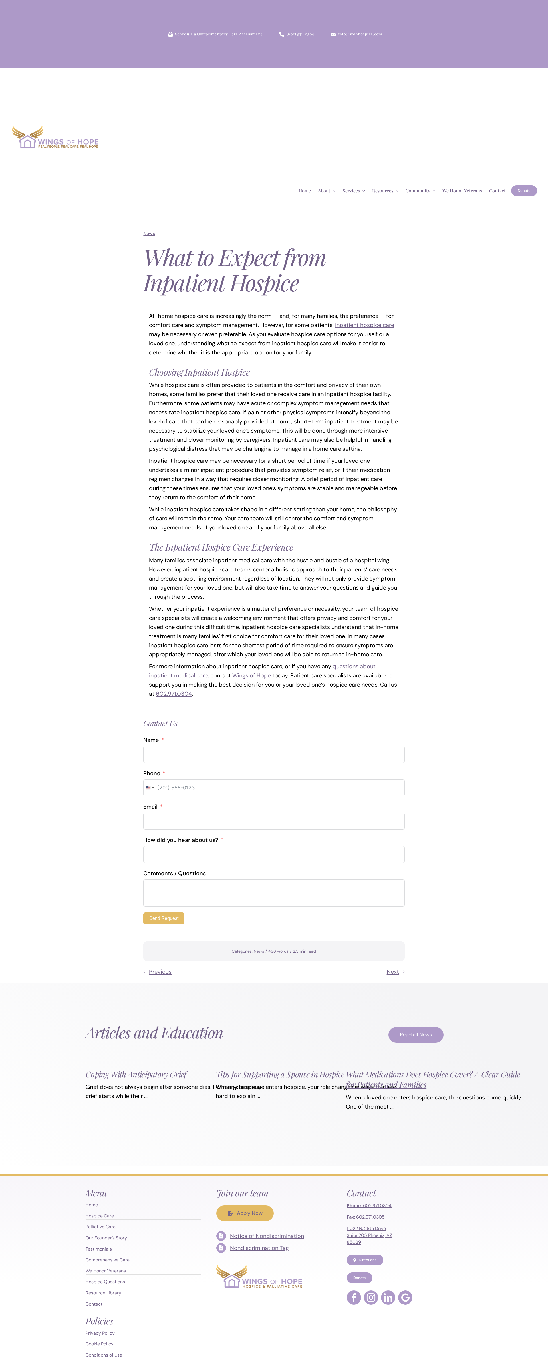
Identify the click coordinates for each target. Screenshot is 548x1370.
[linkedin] (388, 1297)
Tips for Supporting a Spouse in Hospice (280, 1074)
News (149, 233)
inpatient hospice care (364, 325)
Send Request (163, 918)
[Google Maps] (405, 1297)
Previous (160, 971)
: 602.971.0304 (369, 1206)
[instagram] (371, 1297)
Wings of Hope (251, 675)
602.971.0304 (174, 693)
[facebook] (354, 1297)
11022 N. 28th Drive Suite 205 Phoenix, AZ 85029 (369, 1235)
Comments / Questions (174, 873)
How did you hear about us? (180, 840)
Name (151, 740)
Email (150, 806)
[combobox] (150, 788)
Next (393, 971)
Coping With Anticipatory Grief (136, 1074)
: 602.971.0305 (366, 1217)
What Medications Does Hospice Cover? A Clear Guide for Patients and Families (433, 1079)
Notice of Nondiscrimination (267, 1236)
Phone (151, 773)
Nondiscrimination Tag (259, 1248)
